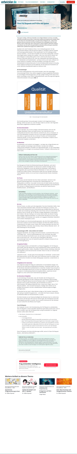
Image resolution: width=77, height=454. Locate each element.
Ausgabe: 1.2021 (56, 27)
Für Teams (20, 2)
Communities (50, 2)
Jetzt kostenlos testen (51, 365)
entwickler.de (8, 2)
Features (42, 2)
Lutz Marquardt (24, 32)
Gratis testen (71, 2)
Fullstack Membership (32, 2)
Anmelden (62, 2)
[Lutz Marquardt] (19, 32)
